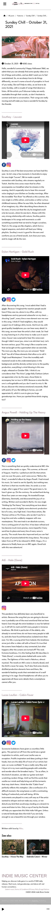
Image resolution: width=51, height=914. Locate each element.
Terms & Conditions (21, 889)
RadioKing (35, 901)
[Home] (5, 16)
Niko (21, 829)
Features (20, 16)
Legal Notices (44, 889)
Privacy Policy (34, 889)
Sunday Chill (30, 16)
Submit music (9, 889)
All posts (11, 16)
